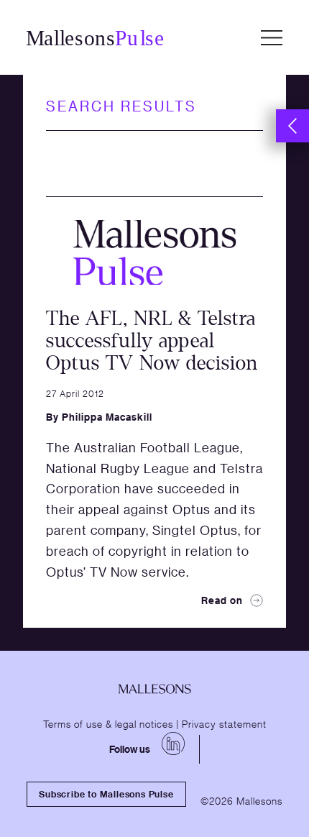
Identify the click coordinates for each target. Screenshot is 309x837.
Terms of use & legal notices (108, 723)
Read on (222, 600)
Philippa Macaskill (107, 417)
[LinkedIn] (173, 743)
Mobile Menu (271, 37)
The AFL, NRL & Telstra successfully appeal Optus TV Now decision (152, 341)
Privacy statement (224, 723)
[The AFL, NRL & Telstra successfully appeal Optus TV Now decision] (154, 252)
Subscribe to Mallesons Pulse (106, 793)
